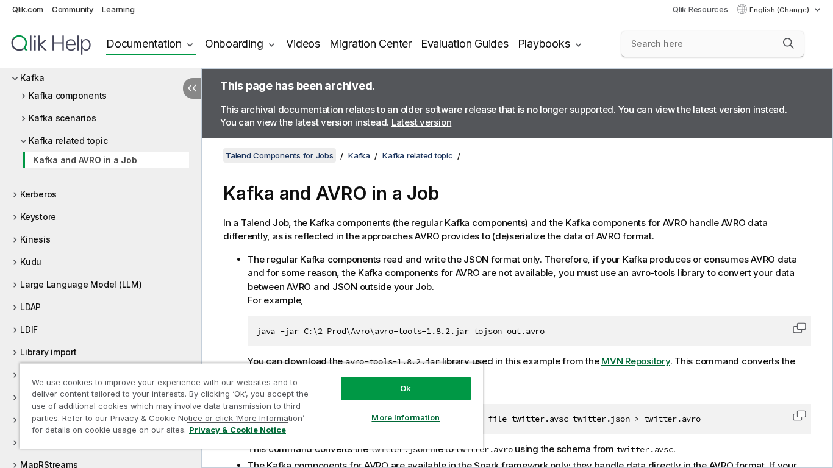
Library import (48, 352)
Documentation (144, 43)
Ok (405, 388)
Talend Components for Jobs (280, 155)
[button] (788, 43)
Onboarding (234, 43)
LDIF (29, 329)
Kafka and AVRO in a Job (85, 160)
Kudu (30, 262)
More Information (405, 417)
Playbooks (544, 43)
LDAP (30, 307)
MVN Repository (635, 361)
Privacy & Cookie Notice (237, 429)
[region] (251, 405)
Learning (118, 9)
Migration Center (370, 43)
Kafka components (68, 95)
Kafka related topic (68, 140)
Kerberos (38, 194)
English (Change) (780, 9)
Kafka (32, 78)
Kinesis (35, 239)
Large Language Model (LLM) (81, 284)
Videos (303, 43)
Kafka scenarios (62, 118)
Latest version (421, 122)
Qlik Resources (700, 9)
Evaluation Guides (465, 43)
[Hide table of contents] (192, 88)
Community (73, 9)
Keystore (38, 216)
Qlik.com (27, 9)
